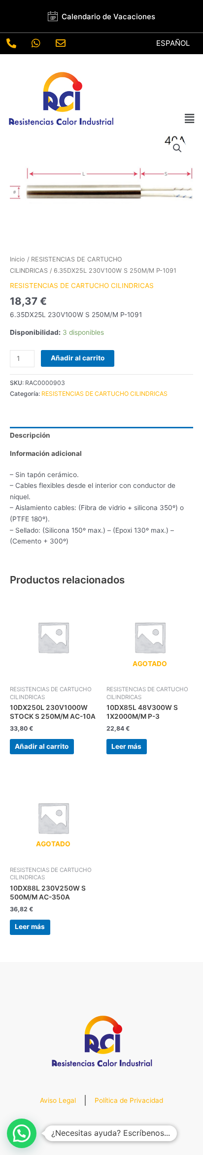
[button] (189, 118)
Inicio (17, 259)
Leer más (126, 746)
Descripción (30, 435)
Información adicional (46, 453)
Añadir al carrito (77, 358)
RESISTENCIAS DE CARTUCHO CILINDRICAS (82, 285)
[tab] (101, 436)
